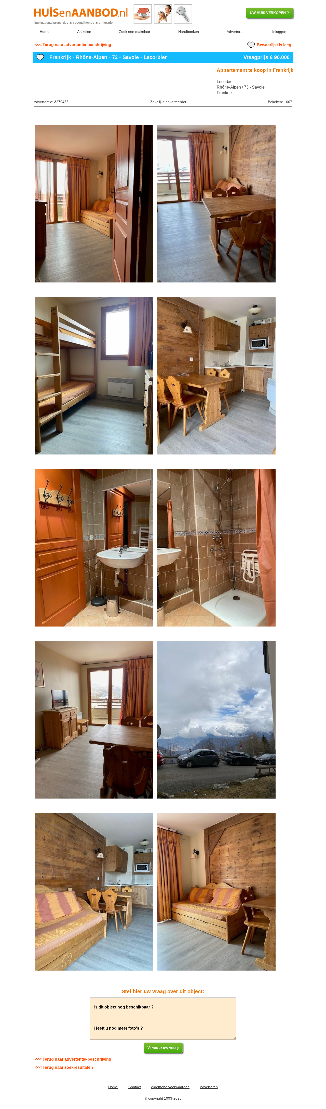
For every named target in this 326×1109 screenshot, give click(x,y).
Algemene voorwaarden (170, 1087)
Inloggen (279, 32)
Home (44, 32)
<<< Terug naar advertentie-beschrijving (73, 44)
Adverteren (235, 32)
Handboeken (188, 32)
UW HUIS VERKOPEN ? (269, 13)
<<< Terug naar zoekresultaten (64, 1067)
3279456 (61, 102)
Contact (134, 1087)
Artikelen (84, 32)
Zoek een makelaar (134, 32)
